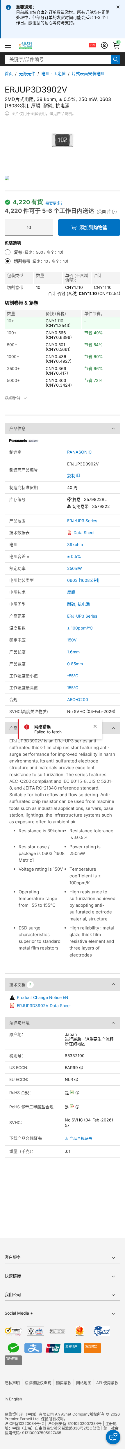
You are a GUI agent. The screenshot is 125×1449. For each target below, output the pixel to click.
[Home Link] (31, 45)
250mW (74, 568)
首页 (9, 73)
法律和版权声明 (38, 1382)
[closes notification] (118, 7)
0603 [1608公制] (83, 580)
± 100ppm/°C (80, 627)
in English (13, 1399)
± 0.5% (74, 556)
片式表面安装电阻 (88, 73)
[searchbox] (58, 59)
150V (72, 639)
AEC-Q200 (77, 699)
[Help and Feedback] (113, 1437)
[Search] (115, 59)
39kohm (75, 544)
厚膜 (71, 592)
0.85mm (75, 663)
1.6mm (73, 651)
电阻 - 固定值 (53, 73)
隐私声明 (12, 1382)
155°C (72, 687)
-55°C (72, 675)
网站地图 (83, 1382)
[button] (8, 45)
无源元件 (27, 73)
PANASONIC (79, 452)
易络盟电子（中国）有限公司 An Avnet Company (47, 1414)
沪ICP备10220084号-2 (24, 1423)
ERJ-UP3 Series (82, 520)
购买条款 (63, 1382)
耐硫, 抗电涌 (78, 604)
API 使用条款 (107, 1382)
